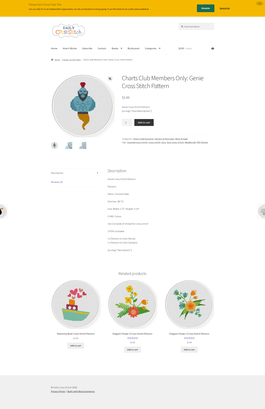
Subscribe (87, 48)
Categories (150, 48)
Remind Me (225, 8)
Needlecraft (190, 142)
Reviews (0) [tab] (57, 181)
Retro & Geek (181, 138)
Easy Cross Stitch (175, 142)
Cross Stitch (154, 142)
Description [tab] (57, 172)
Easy (163, 142)
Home (54, 48)
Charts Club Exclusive (143, 138)
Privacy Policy (58, 391)
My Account (134, 48)
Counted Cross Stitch (137, 142)
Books (115, 48)
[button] (110, 78)
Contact (102, 48)
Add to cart (144, 122)
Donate (206, 8)
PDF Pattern (202, 142)
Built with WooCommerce (81, 391)
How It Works (70, 48)
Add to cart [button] (75, 345)
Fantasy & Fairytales (71, 59)
